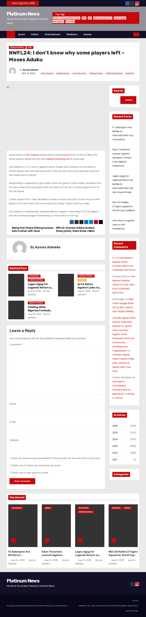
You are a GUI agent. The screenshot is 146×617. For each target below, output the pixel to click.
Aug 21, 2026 (84, 291)
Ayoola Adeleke (30, 70)
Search (118, 90)
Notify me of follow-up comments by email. (36, 465)
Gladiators (72, 34)
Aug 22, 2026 (34, 291)
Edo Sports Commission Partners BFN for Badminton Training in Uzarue (123, 390)
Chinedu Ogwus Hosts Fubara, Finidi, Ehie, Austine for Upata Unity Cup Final (123, 363)
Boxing (48, 508)
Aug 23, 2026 (51, 560)
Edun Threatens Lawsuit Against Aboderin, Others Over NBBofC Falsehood (121, 157)
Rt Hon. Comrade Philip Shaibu (66, 18)
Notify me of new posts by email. (30, 472)
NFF (89, 18)
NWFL (30, 47)
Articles (88, 34)
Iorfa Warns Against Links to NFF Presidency (88, 288)
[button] (131, 34)
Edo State (70, 21)
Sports (21, 34)
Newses (48, 605)
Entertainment (52, 34)
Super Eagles (120, 18)
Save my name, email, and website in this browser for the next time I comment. (56, 458)
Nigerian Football (17, 47)
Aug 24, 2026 (18, 560)
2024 (115, 439)
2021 (114, 459)
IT (113, 257)
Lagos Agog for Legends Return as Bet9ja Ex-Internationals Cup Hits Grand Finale (122, 184)
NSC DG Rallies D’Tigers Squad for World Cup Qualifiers (123, 206)
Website (14, 440)
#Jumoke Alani (79, 73)
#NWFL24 (130, 73)
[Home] (11, 34)
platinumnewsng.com (58, 159)
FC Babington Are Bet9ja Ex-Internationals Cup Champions (20, 557)
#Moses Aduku (96, 73)
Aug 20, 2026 (34, 314)
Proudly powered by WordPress (22, 605)
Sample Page (131, 610)
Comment (16, 344)
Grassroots (34, 276)
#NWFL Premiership (114, 73)
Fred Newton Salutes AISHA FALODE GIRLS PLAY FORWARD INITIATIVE (123, 284)
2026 (115, 425)
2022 (115, 452)
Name (13, 404)
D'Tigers (127, 508)
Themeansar (61, 605)
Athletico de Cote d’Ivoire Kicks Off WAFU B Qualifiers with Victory (108, 605)
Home (135, 600)
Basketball (116, 508)
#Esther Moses (62, 73)
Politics (35, 34)
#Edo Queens (47, 73)
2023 (115, 446)
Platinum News (23, 14)
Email (13, 422)
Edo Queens (58, 21)
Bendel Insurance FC (103, 18)
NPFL (84, 18)
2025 (115, 432)
